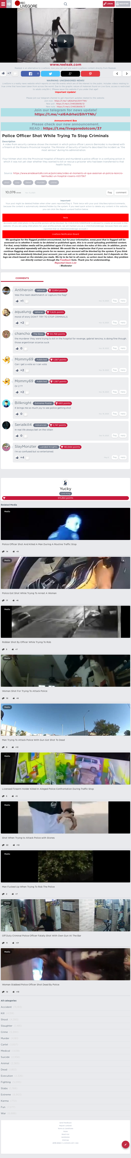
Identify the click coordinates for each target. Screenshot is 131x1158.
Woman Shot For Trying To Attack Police (24, 691)
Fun (3, 1107)
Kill (2, 1013)
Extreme (6, 1095)
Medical (5, 1051)
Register (123, 4)
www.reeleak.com (65, 64)
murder (41, 182)
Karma (5, 1101)
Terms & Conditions (65, 1128)
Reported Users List (65, 262)
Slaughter (6, 1026)
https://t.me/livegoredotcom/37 (72, 128)
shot (6, 182)
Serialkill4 (23, 425)
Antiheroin (24, 290)
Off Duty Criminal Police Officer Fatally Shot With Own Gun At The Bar (41, 936)
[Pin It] (90, 74)
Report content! (65, 1126)
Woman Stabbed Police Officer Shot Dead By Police (30, 985)
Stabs (4, 1088)
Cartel (4, 1044)
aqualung (23, 312)
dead (28, 182)
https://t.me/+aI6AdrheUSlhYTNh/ (70, 101)
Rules (65, 1131)
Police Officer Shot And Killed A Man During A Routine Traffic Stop (39, 544)
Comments (22, 278)
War (3, 1113)
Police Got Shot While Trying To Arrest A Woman (29, 593)
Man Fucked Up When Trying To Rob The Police (28, 887)
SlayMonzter (25, 446)
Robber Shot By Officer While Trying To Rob (26, 642)
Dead (4, 1069)
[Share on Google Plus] (70, 74)
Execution (7, 1076)
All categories (8, 1001)
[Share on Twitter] (50, 74)
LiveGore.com (68, 1143)
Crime (4, 1032)
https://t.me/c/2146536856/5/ (70, 104)
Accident (6, 1007)
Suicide (5, 1057)
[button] (65, 41)
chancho (22, 333)
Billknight (23, 403)
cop (17, 182)
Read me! (65, 1134)
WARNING (65, 1137)
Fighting (6, 1082)
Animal (5, 1063)
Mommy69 (24, 359)
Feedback (65, 260)
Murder (5, 1038)
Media (7, 512)
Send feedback (65, 1123)
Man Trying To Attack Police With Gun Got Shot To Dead (33, 740)
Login (110, 4)
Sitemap (65, 1140)
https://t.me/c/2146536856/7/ (71, 107)
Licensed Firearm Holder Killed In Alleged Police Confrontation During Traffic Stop (48, 789)
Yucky (65, 489)
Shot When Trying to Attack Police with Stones (28, 838)
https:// (17, 173)
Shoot (4, 1019)
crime (54, 182)
